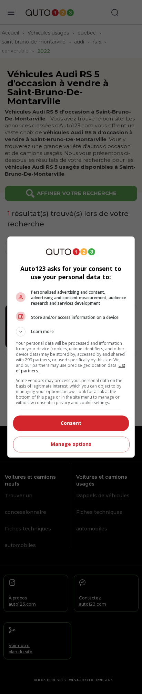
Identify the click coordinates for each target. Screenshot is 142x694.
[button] (71, 331)
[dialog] (71, 347)
